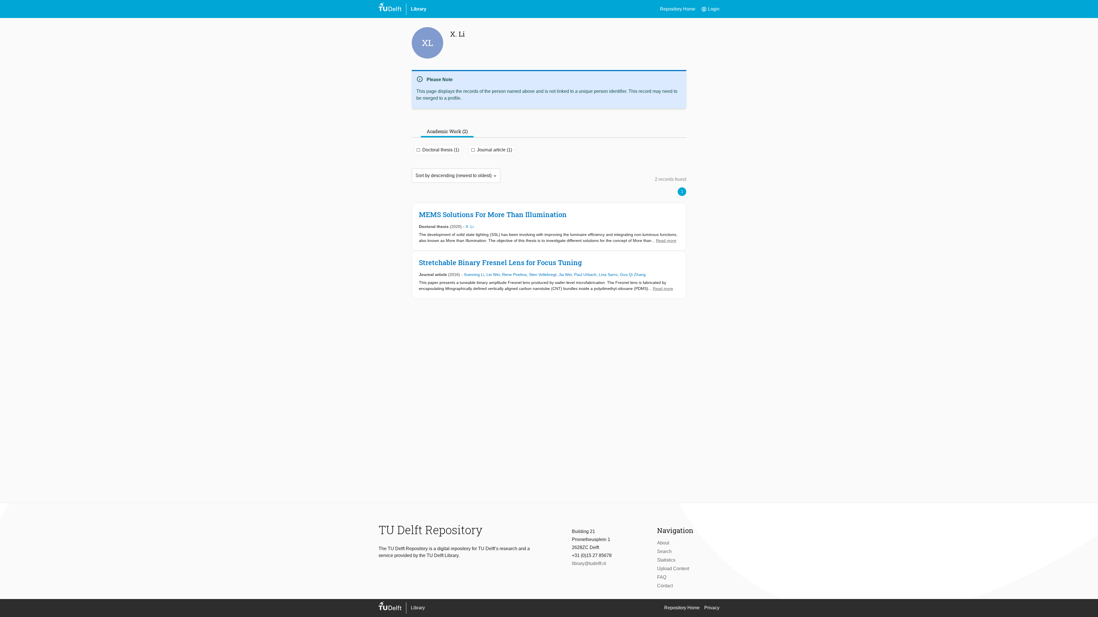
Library (418, 9)
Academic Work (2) (447, 131)
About (663, 542)
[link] (549, 227)
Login (710, 9)
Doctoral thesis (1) (440, 149)
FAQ (661, 577)
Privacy (711, 607)
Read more (666, 240)
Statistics (666, 560)
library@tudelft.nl (589, 563)
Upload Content (673, 568)
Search (664, 551)
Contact (665, 585)
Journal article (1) (494, 149)
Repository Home (677, 9)
